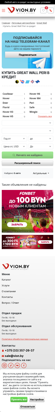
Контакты (7, 297)
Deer (5, 102)
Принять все (19, 399)
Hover (6, 98)
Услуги (5, 285)
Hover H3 (8, 111)
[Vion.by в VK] (17, 365)
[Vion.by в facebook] (23, 365)
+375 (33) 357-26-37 (19, 350)
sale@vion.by (14, 356)
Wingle (33, 111)
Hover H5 (8, 116)
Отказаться (27, 406)
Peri (31, 102)
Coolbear (8, 93)
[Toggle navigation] (3, 10)
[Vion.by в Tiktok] (10, 365)
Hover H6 (34, 93)
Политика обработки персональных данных (25, 339)
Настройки (37, 399)
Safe (31, 107)
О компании (9, 291)
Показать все (45, 116)
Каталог (6, 279)
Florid (6, 107)
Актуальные (40, 173)
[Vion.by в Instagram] (4, 365)
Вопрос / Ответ (10, 302)
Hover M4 (34, 98)
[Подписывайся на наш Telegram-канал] (27, 50)
